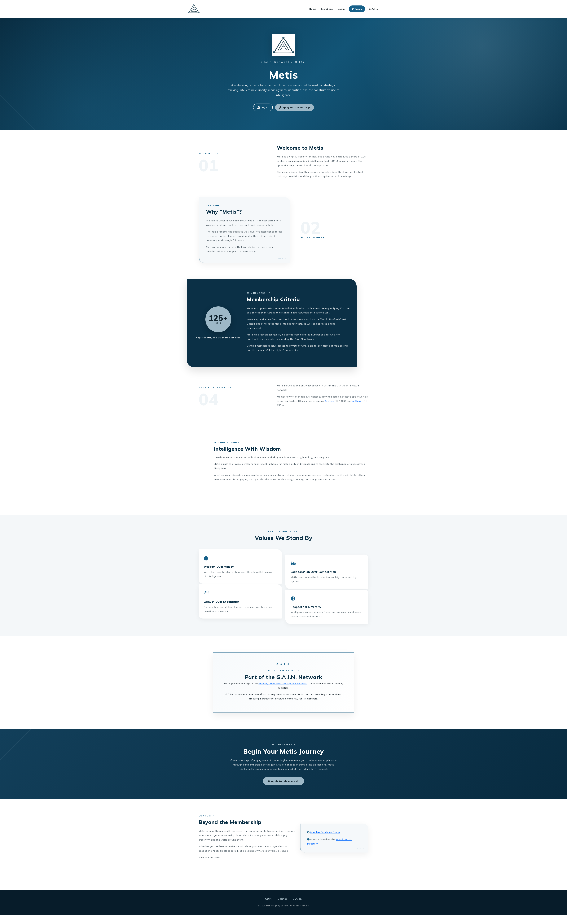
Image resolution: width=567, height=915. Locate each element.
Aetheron (358, 400)
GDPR (269, 898)
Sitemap (282, 898)
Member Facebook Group (325, 832)
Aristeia (330, 400)
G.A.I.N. (373, 8)
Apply (358, 8)
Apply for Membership (296, 107)
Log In (264, 107)
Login (341, 8)
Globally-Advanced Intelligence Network (283, 683)
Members (327, 8)
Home (312, 8)
